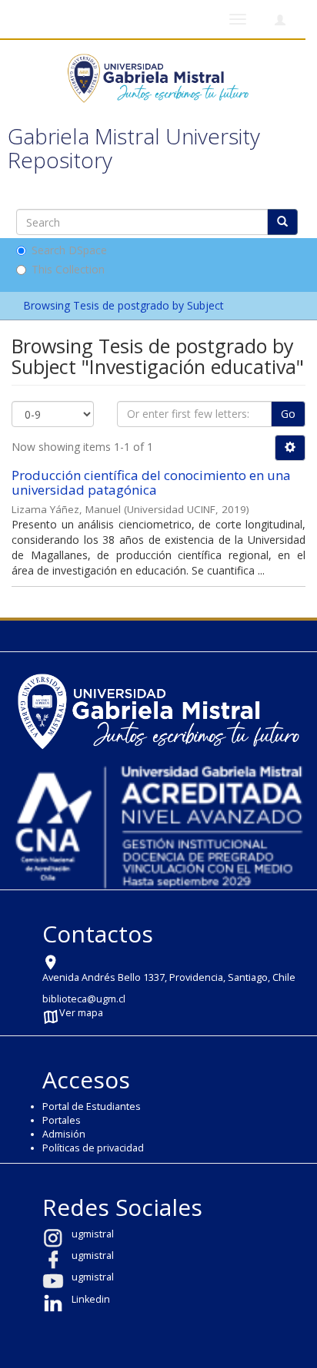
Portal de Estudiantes (91, 1106)
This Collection (68, 269)
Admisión (63, 1134)
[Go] (282, 222)
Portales (61, 1120)
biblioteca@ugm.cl (83, 998)
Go (288, 413)
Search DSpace (69, 250)
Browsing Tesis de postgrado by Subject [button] (125, 305)
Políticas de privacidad (93, 1147)
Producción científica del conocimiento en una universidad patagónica (151, 482)
